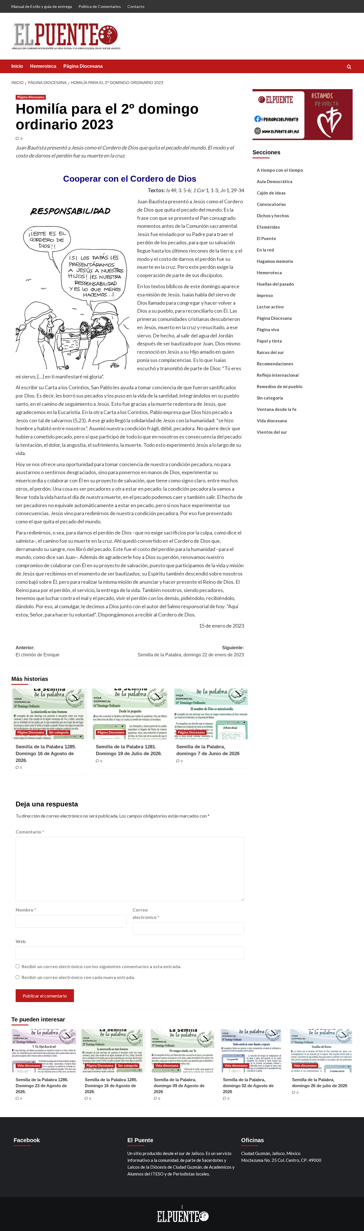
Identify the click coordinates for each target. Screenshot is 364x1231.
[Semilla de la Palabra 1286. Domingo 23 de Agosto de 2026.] (43, 1050)
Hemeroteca (43, 66)
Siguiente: (191, 651)
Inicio (17, 66)
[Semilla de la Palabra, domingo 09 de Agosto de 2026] (182, 1050)
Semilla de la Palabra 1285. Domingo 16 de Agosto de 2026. (46, 753)
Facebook (27, 1140)
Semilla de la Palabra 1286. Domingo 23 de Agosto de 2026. (42, 1085)
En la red (265, 249)
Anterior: (37, 651)
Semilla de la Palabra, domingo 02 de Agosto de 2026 (248, 1085)
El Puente (266, 238)
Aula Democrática (274, 181)
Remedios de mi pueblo (279, 386)
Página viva (268, 329)
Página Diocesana (83, 66)
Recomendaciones (275, 363)
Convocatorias (271, 203)
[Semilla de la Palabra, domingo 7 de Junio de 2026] (210, 714)
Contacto (135, 6)
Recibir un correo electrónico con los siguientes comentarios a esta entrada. (101, 966)
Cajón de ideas (271, 192)
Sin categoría (59, 732)
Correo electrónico (146, 913)
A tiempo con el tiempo (280, 169)
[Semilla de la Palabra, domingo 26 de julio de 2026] (320, 1050)
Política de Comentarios (99, 6)
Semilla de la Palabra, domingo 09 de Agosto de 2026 (179, 1085)
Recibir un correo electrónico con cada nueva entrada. (78, 977)
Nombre (26, 909)
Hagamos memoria (275, 260)
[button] (349, 67)
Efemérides (268, 226)
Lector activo (270, 306)
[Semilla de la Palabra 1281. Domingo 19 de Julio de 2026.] (129, 714)
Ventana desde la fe (277, 408)
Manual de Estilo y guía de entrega (41, 6)
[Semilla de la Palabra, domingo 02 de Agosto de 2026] (251, 1050)
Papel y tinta (269, 340)
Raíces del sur (270, 352)
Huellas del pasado (275, 283)
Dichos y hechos (273, 215)
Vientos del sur (272, 431)
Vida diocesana (272, 420)
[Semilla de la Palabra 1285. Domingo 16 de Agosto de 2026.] (49, 714)
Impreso (265, 295)
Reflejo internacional (278, 374)
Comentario (30, 831)
